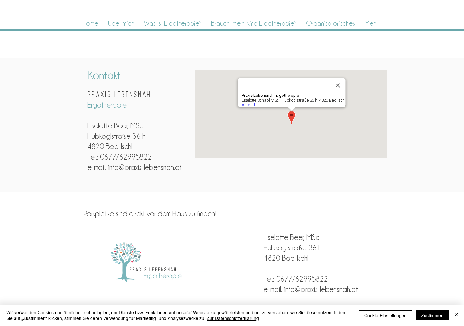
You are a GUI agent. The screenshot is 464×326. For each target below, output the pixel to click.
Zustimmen (432, 315)
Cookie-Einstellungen (385, 315)
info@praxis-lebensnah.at (145, 167)
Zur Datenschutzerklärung (233, 318)
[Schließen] (456, 315)
